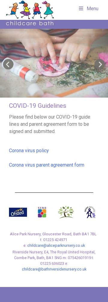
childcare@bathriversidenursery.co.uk (54, 269)
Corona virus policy (29, 150)
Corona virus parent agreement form (46, 165)
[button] (8, 64)
